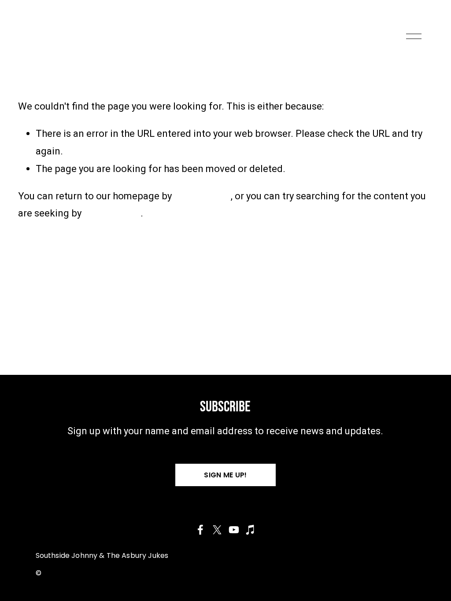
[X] (217, 529)
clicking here (202, 196)
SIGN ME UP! (225, 475)
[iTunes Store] (250, 529)
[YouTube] (234, 529)
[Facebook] (200, 529)
